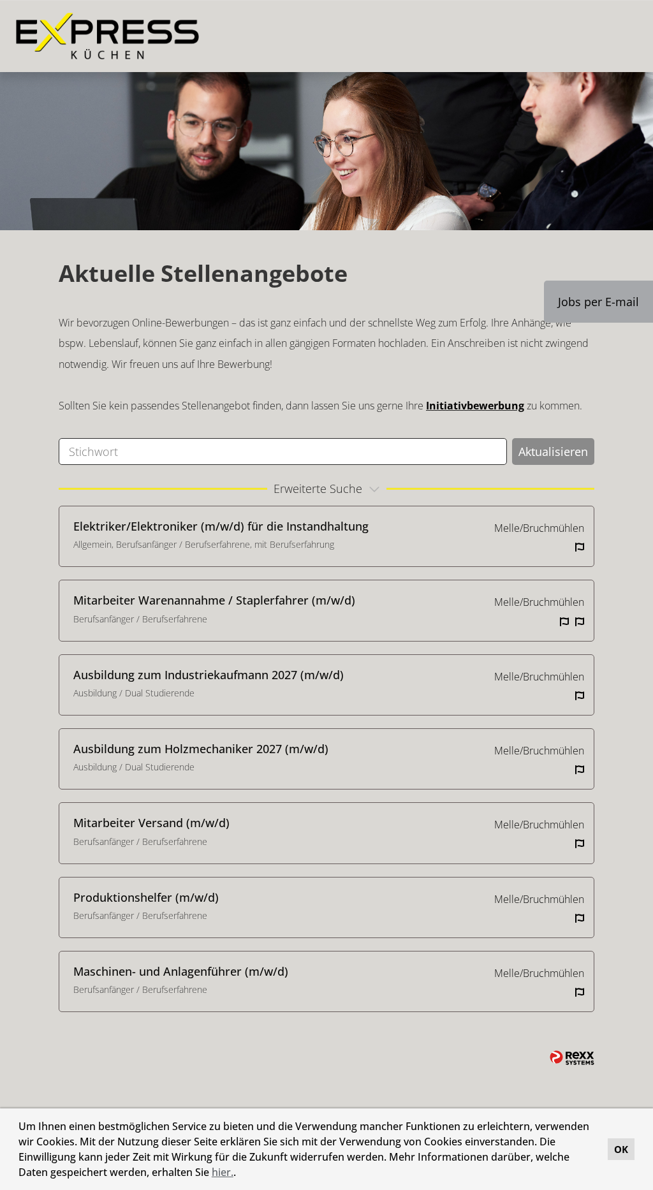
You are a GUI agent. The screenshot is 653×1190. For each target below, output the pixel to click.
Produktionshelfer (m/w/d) (146, 897)
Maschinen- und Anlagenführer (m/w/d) (180, 971)
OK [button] (621, 1149)
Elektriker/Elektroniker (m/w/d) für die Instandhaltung (221, 526)
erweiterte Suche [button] (318, 488)
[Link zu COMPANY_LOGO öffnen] (107, 36)
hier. (222, 1172)
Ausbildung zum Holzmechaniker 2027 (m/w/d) (200, 748)
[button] (240, 1174)
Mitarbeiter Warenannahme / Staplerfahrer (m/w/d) (214, 600)
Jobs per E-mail (598, 301)
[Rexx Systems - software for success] (572, 1058)
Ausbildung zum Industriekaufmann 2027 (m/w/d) (208, 674)
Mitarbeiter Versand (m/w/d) (151, 822)
